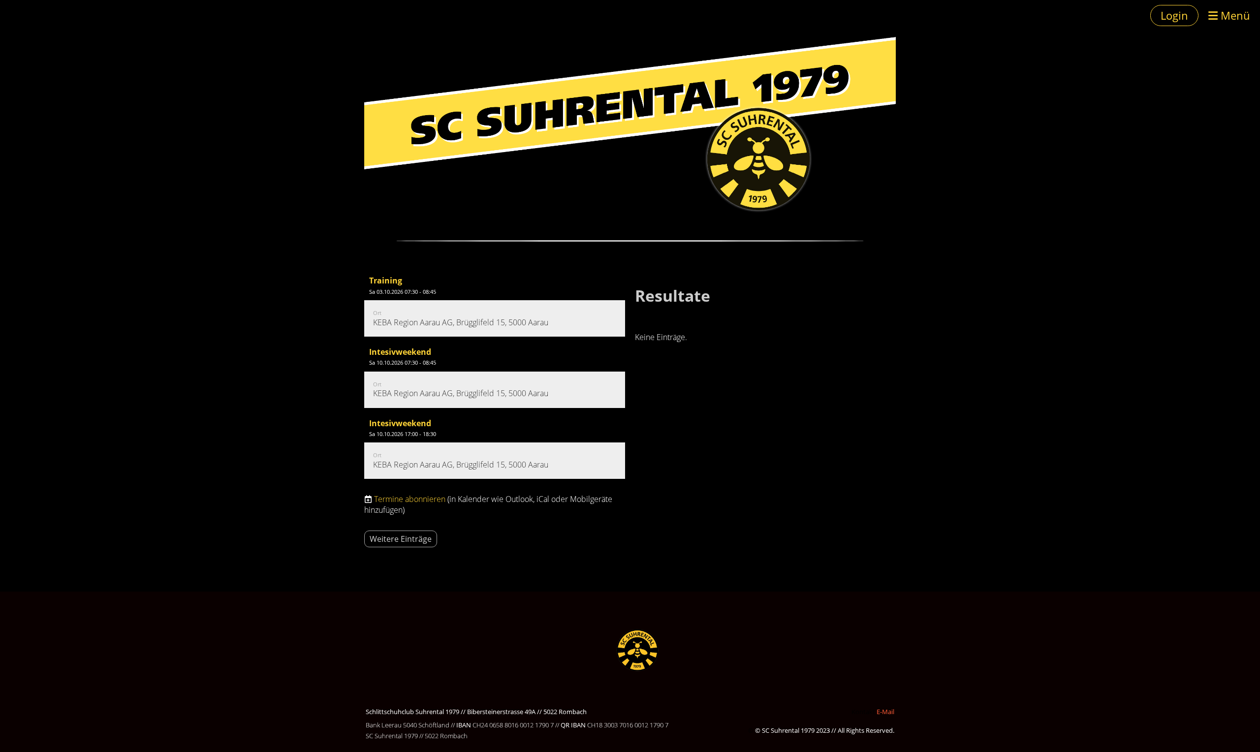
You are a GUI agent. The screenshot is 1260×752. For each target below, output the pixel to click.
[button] (494, 303)
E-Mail (885, 711)
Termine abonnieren (409, 499)
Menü (1234, 15)
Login (1174, 15)
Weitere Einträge (401, 538)
